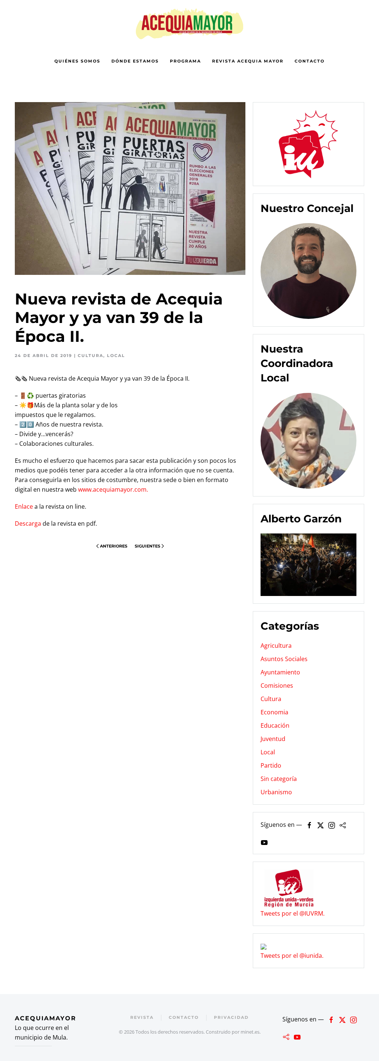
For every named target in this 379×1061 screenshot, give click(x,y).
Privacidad (231, 1017)
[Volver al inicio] (189, 23)
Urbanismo (276, 792)
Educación (275, 725)
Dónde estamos (135, 61)
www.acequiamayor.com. (113, 489)
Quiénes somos (77, 61)
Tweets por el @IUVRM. (293, 913)
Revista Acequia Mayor (248, 61)
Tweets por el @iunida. (292, 955)
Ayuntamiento (280, 672)
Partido (271, 765)
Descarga (28, 523)
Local (116, 355)
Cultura (90, 355)
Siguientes (147, 546)
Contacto (310, 61)
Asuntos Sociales (284, 659)
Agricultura (276, 645)
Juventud (273, 739)
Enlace (24, 506)
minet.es (250, 1031)
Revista (142, 1017)
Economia (274, 712)
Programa (185, 61)
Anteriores (113, 546)
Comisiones (277, 685)
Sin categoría (279, 779)
